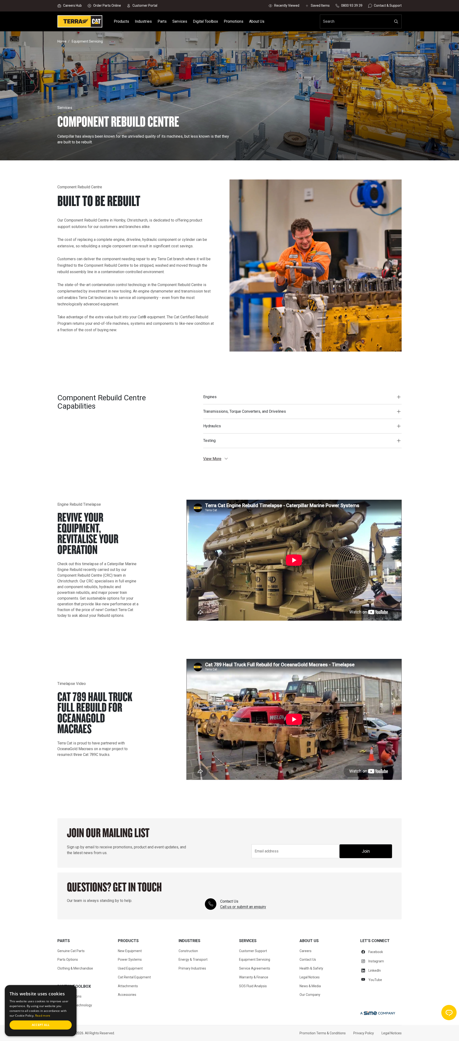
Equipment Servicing (254, 959)
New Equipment (130, 951)
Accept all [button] (41, 1025)
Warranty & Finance (253, 977)
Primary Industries (192, 968)
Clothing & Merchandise (75, 968)
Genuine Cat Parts (71, 951)
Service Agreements (254, 968)
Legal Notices (310, 977)
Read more (42, 1016)
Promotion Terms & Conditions (323, 1033)
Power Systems (130, 959)
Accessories (127, 995)
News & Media (310, 986)
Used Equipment (130, 968)
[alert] (40, 1010)
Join (366, 851)
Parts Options (67, 959)
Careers (305, 951)
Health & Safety (311, 968)
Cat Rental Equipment (134, 977)
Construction (188, 951)
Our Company (310, 995)
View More (212, 458)
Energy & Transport (193, 959)
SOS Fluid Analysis (253, 986)
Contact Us (308, 959)
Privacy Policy (363, 1033)
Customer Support (253, 951)
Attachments (128, 986)
